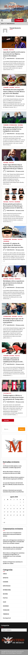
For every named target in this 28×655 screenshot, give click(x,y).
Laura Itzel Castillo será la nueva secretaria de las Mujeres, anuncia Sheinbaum (14, 54)
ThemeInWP (19, 653)
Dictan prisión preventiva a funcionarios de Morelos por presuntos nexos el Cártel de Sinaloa (12, 206)
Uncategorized (7, 393)
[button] (13, 20)
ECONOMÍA (6, 87)
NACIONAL (5, 49)
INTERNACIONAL (13, 125)
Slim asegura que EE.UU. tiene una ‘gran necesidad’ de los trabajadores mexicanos (13, 129)
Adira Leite (6, 540)
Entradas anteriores (7, 421)
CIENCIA (5, 573)
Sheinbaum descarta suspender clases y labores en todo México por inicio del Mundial (14, 91)
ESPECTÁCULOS (6, 586)
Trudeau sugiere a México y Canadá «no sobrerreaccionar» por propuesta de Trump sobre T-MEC (13, 397)
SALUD (4, 602)
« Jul (4, 522)
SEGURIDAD (17, 201)
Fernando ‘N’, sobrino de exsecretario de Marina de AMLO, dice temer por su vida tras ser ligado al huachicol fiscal (13, 245)
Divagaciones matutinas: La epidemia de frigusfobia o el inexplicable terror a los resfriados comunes (13, 541)
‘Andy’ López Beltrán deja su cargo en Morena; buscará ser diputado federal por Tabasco (13, 166)
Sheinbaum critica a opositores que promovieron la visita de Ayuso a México (13, 283)
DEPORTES (5, 577)
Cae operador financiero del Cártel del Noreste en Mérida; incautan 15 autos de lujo (13, 484)
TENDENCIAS (17, 278)
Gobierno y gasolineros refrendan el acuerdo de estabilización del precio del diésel (12, 360)
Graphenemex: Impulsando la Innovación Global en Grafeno (12, 534)
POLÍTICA (11, 49)
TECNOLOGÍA (6, 610)
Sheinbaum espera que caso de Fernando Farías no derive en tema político (13, 320)
